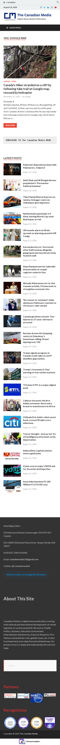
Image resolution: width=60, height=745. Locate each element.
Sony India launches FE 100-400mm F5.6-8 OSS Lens (37, 483)
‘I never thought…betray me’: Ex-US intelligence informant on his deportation (40, 437)
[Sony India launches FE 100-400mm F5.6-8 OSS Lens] (12, 481)
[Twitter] (44, 7)
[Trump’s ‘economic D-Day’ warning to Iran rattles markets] (12, 369)
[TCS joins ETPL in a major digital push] (12, 385)
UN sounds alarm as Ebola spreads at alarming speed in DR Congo (39, 233)
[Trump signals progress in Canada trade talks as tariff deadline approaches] (12, 353)
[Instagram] (51, 7)
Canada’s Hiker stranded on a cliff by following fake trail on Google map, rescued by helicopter (27, 88)
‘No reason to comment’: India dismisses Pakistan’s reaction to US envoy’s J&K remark (39, 303)
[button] (58, 2)
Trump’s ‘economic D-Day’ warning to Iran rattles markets (39, 371)
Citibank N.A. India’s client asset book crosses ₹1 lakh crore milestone (39, 420)
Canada (6, 81)
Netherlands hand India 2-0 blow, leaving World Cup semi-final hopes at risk (38, 216)
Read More (10, 125)
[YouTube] (55, 7)
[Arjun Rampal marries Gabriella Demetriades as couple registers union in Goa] (12, 266)
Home (11, 665)
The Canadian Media (29, 733)
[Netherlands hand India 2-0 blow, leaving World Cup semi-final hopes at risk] (12, 214)
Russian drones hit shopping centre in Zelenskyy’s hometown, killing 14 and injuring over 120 (37, 337)
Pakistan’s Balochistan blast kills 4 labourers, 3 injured (40, 166)
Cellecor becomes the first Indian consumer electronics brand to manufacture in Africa (39, 403)
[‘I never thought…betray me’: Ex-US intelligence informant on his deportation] (12, 434)
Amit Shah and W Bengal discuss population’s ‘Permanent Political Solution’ (39, 183)
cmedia (28, 96)
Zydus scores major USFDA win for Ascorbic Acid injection (39, 467)
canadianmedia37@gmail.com (24, 559)
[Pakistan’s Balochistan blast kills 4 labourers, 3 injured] (12, 165)
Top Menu (10, 2)
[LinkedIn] (48, 7)
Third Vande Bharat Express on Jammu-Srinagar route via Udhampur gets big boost (39, 200)
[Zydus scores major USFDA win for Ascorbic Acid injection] (12, 466)
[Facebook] (41, 7)
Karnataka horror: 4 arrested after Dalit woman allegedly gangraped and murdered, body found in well (39, 251)
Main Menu (15, 27)
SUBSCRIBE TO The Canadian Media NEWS (28, 140)
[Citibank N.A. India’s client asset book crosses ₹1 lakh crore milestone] (12, 417)
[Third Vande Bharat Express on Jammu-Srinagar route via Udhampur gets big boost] (12, 197)
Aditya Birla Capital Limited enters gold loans (37, 452)
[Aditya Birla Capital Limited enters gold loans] (12, 451)
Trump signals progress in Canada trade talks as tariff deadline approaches (37, 356)
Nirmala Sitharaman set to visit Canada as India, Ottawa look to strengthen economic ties (39, 286)
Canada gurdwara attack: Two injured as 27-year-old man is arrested (38, 319)
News (14, 81)
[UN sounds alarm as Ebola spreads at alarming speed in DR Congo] (12, 230)
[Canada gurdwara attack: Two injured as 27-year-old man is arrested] (12, 316)
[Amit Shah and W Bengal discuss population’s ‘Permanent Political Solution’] (12, 180)
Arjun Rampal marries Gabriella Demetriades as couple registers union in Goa (39, 269)
